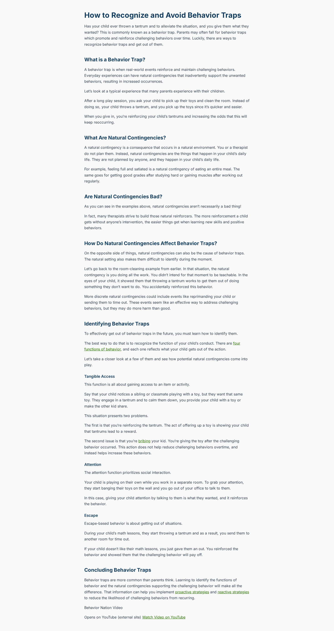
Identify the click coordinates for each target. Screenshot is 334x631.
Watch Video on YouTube (163, 617)
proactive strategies (192, 592)
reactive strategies (233, 592)
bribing (144, 441)
